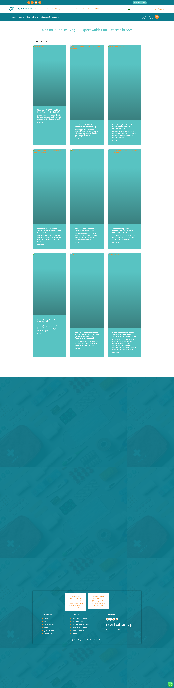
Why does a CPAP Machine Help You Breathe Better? (48, 111)
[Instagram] (36, 2)
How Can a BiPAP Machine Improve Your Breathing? (86, 126)
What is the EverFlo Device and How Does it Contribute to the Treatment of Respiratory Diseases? (87, 335)
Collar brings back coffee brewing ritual (48, 321)
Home (14, 17)
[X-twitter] (117, 619)
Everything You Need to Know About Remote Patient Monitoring (122, 127)
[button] (140, 2)
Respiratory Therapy (54, 9)
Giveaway (35, 17)
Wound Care (87, 9)
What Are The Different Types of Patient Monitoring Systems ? (49, 230)
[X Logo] (32, 2)
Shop (28, 17)
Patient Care (39, 9)
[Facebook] (28, 2)
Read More (40, 122)
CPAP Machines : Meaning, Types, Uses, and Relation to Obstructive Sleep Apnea (124, 334)
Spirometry (68, 9)
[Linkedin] (39, 2)
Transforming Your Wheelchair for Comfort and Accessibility (122, 230)
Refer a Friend (45, 17)
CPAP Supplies (100, 9)
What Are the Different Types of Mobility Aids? (85, 229)
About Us (21, 17)
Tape (77, 9)
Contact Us (55, 17)
